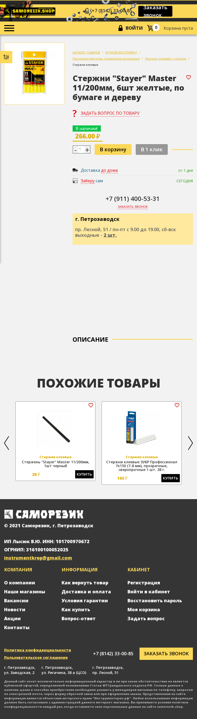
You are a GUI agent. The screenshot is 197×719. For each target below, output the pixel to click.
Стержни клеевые (85, 65)
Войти (134, 28)
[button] (6, 443)
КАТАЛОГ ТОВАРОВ (86, 52)
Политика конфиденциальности (37, 650)
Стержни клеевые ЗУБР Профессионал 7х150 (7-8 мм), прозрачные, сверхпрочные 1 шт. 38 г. (141, 465)
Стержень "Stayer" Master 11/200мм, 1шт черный (55, 463)
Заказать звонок (155, 11)
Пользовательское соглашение (36, 657)
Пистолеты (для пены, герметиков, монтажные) (106, 58)
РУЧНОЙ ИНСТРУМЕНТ (121, 52)
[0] (150, 28)
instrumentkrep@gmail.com (38, 558)
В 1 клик (152, 149)
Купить (84, 474)
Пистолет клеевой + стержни (165, 58)
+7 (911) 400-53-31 (133, 198)
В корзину (113, 149)
